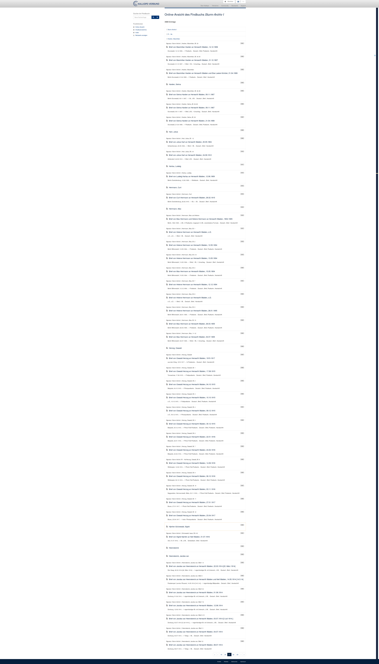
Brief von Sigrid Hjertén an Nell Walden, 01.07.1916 (189, 536)
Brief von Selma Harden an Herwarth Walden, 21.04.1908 (191, 120)
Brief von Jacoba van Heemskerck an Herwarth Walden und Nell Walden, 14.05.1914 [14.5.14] (206, 579)
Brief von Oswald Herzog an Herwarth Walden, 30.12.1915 (192, 423)
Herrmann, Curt (175, 187)
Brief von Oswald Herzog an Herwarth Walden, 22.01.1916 (192, 436)
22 (233, 655)
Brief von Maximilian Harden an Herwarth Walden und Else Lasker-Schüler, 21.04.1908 (203, 73)
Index (137, 32)
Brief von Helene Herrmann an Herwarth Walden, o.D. (190, 232)
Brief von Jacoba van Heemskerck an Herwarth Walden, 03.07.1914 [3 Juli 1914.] (201, 618)
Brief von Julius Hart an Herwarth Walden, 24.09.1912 (190, 155)
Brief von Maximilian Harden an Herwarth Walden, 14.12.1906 (193, 47)
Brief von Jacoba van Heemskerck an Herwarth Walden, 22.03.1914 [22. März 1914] (202, 566)
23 (237, 655)
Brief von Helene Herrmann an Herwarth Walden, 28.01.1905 (193, 310)
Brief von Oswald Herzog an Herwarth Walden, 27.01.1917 (192, 502)
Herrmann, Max (175, 208)
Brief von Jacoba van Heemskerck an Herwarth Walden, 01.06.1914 (196, 592)
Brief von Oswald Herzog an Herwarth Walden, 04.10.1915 (192, 384)
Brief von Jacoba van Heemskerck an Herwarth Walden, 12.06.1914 (196, 605)
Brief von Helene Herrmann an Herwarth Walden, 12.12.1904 (193, 284)
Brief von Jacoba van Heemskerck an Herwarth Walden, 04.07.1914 (196, 631)
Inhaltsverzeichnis (141, 30)
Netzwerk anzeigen (141, 35)
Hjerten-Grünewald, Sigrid (179, 526)
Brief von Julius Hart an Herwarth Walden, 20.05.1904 (190, 142)
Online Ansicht (139, 27)
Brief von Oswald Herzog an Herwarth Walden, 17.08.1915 (192, 371)
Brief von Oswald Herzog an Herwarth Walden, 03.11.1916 (192, 489)
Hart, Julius (173, 131)
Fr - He (170, 34)
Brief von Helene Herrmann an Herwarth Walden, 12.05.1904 (193, 245)
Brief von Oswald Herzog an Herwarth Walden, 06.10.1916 (192, 476)
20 (225, 655)
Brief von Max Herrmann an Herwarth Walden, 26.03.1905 (192, 323)
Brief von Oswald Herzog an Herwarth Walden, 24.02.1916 (192, 450)
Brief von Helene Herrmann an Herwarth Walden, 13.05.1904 (193, 258)
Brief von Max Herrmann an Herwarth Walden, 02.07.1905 (192, 337)
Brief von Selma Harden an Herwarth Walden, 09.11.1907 (191, 94)
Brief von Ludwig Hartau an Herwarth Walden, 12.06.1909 (192, 176)
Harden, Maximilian (174, 39)
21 (229, 655)
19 (221, 655)
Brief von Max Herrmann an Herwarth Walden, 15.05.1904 (192, 271)
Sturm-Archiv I (172, 30)
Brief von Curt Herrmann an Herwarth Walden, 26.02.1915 (192, 197)
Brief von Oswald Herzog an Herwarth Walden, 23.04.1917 (192, 515)
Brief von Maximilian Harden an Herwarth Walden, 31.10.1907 (193, 60)
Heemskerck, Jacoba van (179, 556)
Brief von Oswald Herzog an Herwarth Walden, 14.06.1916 (192, 463)
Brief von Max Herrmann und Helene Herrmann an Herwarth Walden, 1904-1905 (200, 219)
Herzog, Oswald (175, 348)
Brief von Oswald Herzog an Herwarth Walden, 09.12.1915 (192, 410)
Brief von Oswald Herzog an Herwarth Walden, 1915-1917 (192, 358)
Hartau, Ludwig (175, 166)
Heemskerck (174, 547)
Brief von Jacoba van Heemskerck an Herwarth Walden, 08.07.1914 (196, 644)
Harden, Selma (175, 84)
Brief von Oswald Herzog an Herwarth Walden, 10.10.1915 (192, 397)
